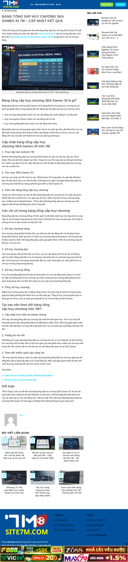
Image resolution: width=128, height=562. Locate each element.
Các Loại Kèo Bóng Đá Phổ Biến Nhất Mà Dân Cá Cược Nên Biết (111, 100)
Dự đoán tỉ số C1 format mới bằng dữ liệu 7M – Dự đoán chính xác (71, 457)
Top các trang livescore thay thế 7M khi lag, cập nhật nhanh (42, 491)
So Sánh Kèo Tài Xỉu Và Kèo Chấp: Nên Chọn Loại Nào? (112, 69)
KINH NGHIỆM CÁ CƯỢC (44, 4)
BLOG (58, 4)
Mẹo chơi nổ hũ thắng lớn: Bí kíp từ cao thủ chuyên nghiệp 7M (112, 130)
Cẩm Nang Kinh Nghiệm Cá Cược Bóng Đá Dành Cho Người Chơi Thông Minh (110, 52)
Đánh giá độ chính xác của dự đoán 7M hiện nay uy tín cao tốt (14, 455)
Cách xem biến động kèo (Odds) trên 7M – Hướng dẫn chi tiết (71, 490)
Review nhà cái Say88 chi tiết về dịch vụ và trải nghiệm (112, 20)
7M (32, 4)
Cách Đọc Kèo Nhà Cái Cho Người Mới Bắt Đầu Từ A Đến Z (111, 116)
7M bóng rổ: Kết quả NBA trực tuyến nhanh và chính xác (14, 490)
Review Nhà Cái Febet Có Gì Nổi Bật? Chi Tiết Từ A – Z (112, 35)
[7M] (14, 4)
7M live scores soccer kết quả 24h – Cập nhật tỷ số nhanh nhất (43, 455)
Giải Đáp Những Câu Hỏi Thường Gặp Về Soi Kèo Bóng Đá (112, 84)
